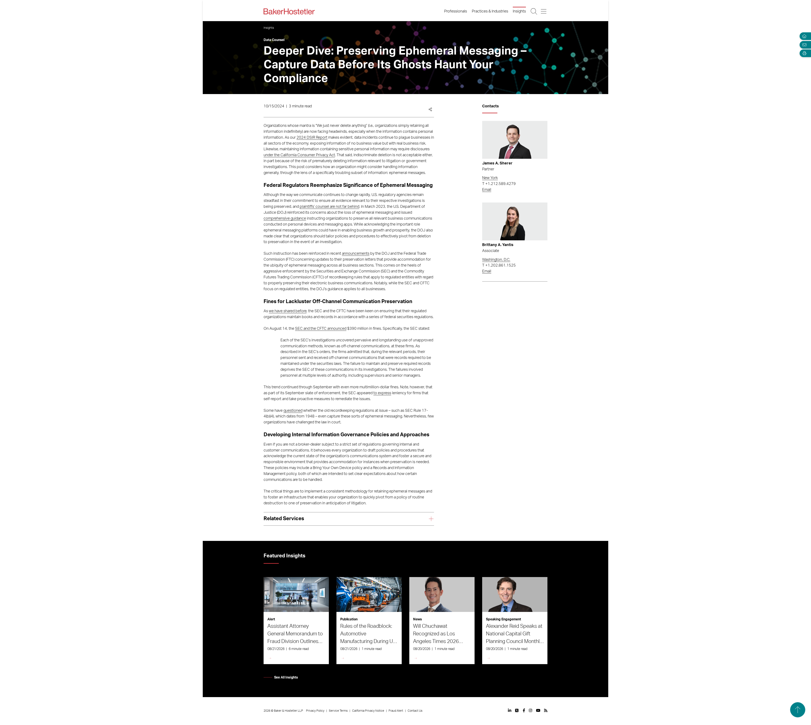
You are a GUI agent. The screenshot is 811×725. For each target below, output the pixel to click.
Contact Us (415, 710)
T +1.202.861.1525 (499, 265)
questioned (292, 411)
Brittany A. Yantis (497, 245)
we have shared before (287, 311)
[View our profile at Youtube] (538, 710)
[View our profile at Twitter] (517, 710)
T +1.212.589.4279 (499, 184)
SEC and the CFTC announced (320, 329)
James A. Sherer (497, 163)
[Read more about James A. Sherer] (514, 140)
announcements (355, 254)
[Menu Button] (543, 11)
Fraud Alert (396, 710)
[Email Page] (803, 44)
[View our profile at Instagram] (530, 710)
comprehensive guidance (285, 218)
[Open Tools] (803, 53)
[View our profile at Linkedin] (509, 710)
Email (486, 190)
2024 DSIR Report (312, 138)
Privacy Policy (315, 710)
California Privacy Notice (368, 710)
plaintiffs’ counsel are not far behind (329, 207)
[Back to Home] (289, 11)
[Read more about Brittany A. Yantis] (514, 221)
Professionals (455, 11)
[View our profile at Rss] (545, 710)
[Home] (803, 36)
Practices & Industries (490, 11)
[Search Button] (534, 11)
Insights (519, 11)
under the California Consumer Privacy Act (299, 155)
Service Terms (338, 710)
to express (382, 393)
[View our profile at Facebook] (524, 710)
